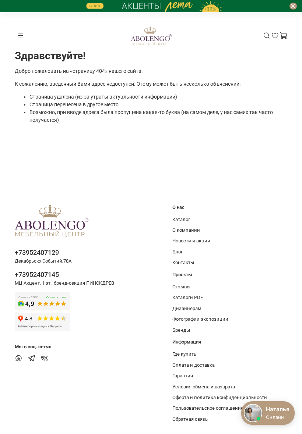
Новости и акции (191, 240)
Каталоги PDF (187, 297)
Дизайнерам (186, 308)
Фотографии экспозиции (200, 319)
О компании (186, 230)
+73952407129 (37, 252)
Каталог (181, 219)
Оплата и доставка (193, 365)
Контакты (183, 262)
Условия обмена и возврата (203, 386)
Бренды (181, 330)
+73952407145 (37, 274)
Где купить (184, 354)
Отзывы (181, 286)
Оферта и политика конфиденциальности (219, 397)
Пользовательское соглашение (207, 408)
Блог (177, 252)
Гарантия (182, 375)
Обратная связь (190, 419)
